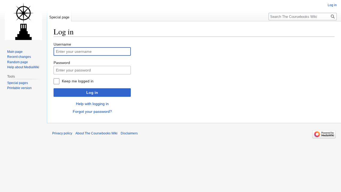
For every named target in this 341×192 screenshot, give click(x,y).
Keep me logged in (78, 81)
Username (62, 44)
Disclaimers (129, 133)
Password (62, 63)
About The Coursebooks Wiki (96, 133)
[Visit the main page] (23, 21)
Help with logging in (92, 104)
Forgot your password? (92, 111)
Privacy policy (62, 133)
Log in (92, 92)
